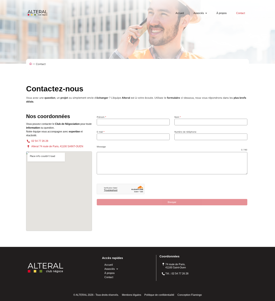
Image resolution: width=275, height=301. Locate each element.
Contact (240, 13)
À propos (221, 13)
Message (101, 146)
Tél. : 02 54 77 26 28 (176, 273)
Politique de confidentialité (159, 295)
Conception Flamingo (189, 295)
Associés (199, 13)
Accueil (180, 13)
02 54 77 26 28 (39, 141)
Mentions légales (131, 295)
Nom (177, 117)
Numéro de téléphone (185, 132)
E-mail (101, 132)
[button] (200, 13)
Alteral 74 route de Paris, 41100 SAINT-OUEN (57, 146)
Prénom (101, 117)
